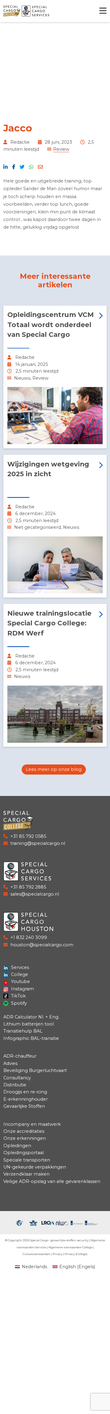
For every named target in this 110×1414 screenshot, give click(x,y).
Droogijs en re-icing (25, 1092)
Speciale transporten (26, 1160)
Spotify (18, 1003)
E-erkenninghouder (25, 1099)
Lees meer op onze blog (54, 769)
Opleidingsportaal (23, 1152)
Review (61, 149)
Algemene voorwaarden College (70, 1247)
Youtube (20, 981)
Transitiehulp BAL (22, 1031)
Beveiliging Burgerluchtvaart (35, 1070)
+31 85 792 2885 (28, 887)
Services (19, 967)
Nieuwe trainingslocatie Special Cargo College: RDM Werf (49, 623)
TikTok (18, 996)
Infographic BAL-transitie (31, 1038)
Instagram (22, 989)
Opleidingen (17, 1145)
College (19, 974)
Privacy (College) (76, 1254)
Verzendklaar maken (26, 1174)
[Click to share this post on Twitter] (22, 167)
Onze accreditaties (23, 1131)
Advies (10, 1063)
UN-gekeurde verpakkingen (34, 1167)
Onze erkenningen (24, 1138)
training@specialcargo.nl (37, 843)
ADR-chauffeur (19, 1056)
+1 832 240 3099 (28, 937)
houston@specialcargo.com (41, 945)
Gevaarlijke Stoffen (24, 1106)
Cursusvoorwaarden (36, 1254)
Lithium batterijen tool (28, 1024)
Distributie (14, 1085)
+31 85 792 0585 (28, 836)
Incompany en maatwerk (32, 1124)
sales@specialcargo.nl (34, 894)
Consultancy (17, 1078)
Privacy (58, 1254)
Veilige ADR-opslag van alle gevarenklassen (51, 1181)
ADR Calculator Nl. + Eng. (31, 1017)
